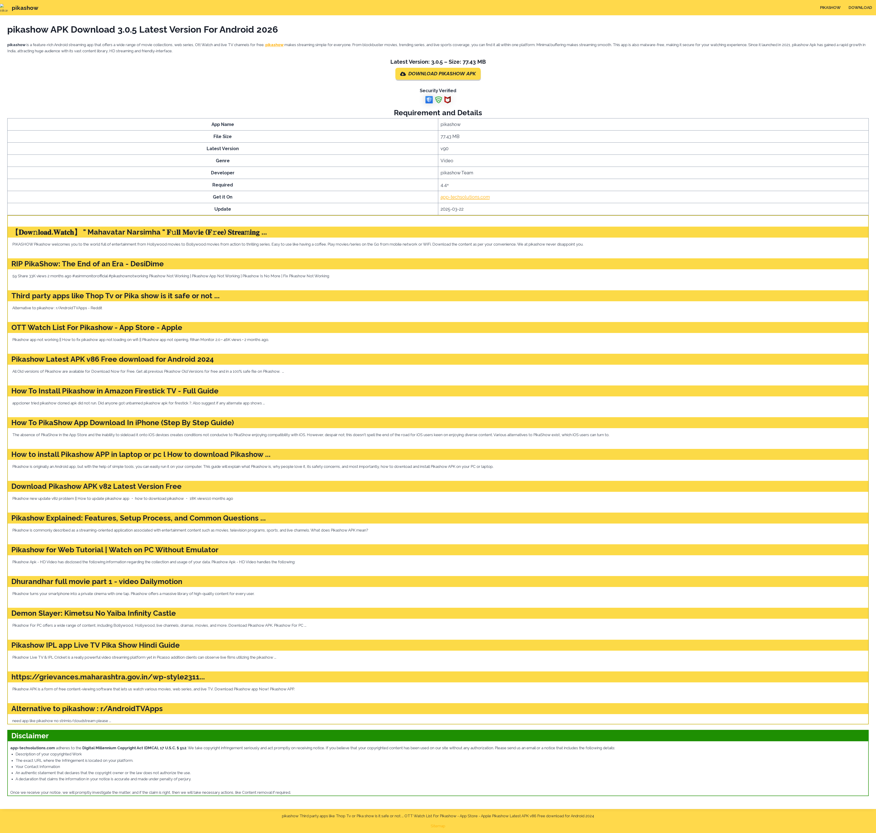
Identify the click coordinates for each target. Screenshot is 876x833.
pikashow (830, 7)
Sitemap (438, 826)
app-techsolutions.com (465, 197)
